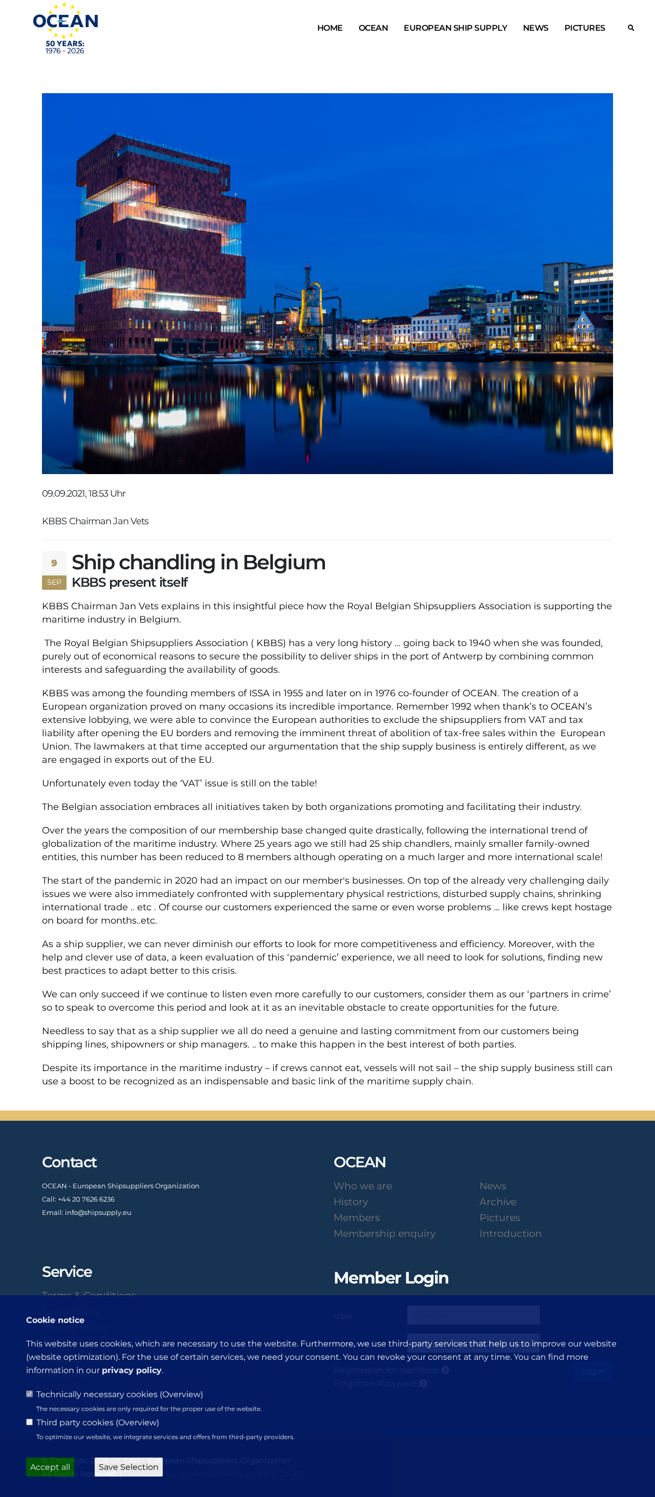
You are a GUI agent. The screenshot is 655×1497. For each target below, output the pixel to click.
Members (357, 1217)
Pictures (584, 28)
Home (330, 28)
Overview (181, 1394)
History (351, 1201)
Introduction (510, 1233)
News (536, 28)
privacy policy (132, 1370)
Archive (497, 1201)
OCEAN (373, 28)
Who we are (363, 1186)
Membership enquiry (384, 1233)
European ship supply (455, 28)
